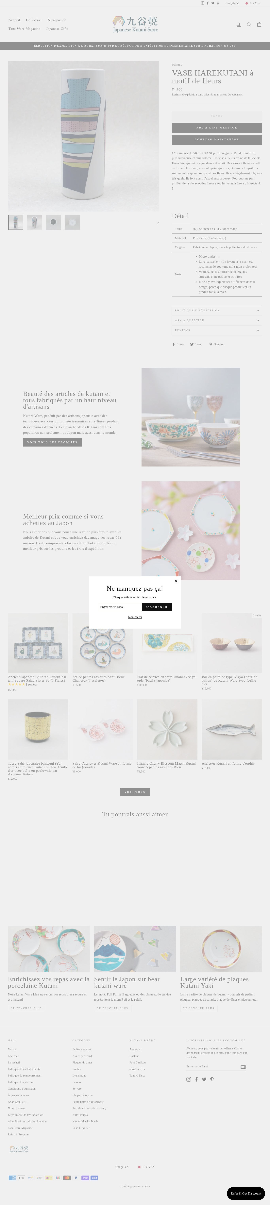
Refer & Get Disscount (246, 1193)
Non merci (135, 617)
